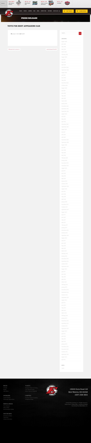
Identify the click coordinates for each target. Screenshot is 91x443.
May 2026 (64, 46)
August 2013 (64, 331)
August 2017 (64, 212)
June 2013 (64, 336)
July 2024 (63, 75)
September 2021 (65, 126)
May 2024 (64, 80)
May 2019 (64, 176)
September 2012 (65, 354)
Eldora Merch (82, 11)
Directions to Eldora (7, 415)
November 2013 (65, 323)
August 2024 (64, 72)
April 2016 (64, 248)
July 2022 (63, 116)
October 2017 (64, 207)
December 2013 (65, 320)
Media (38, 11)
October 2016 (64, 232)
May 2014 (64, 307)
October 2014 (64, 294)
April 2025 (64, 64)
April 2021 (64, 137)
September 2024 (65, 70)
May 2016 (64, 245)
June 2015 (64, 274)
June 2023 (64, 93)
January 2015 (64, 287)
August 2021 (64, 129)
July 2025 (63, 59)
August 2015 (64, 269)
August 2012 (64, 357)
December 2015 (65, 258)
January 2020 (64, 160)
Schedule (5, 387)
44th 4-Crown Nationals (44, 4)
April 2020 (64, 155)
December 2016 (65, 230)
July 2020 (63, 147)
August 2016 (64, 238)
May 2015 (64, 276)
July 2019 (63, 170)
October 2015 (64, 263)
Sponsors (6, 395)
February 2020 (65, 157)
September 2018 (65, 186)
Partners (50, 11)
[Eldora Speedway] (9, 11)
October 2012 (64, 351)
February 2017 (65, 225)
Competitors (43, 11)
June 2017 (64, 217)
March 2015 (64, 282)
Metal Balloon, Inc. (83, 405)
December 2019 (65, 163)
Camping (28, 395)
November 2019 (65, 165)
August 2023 (64, 88)
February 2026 (65, 54)
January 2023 (64, 103)
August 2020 (64, 145)
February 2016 (65, 253)
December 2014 (65, 289)
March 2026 (64, 51)
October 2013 (64, 326)
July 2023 (63, 90)
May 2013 (64, 338)
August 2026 (64, 41)
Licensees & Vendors (83, 404)
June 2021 (64, 134)
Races (20, 11)
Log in (63, 368)
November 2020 (65, 139)
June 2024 (64, 77)
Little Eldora (5, 391)
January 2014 (64, 318)
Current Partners (6, 397)
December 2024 (65, 67)
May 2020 (64, 152)
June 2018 (64, 194)
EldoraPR (23, 33)
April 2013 (64, 341)
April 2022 (64, 121)
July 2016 (63, 240)
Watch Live (55, 11)
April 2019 (64, 178)
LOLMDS (59, 3)
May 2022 (64, 119)
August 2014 (64, 300)
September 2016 (65, 235)
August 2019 (64, 168)
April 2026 (64, 49)
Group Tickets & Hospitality (31, 391)
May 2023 (64, 95)
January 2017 (64, 227)
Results (4, 389)
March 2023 (64, 101)
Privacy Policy (75, 404)
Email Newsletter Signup (8, 409)
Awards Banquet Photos (51, 49)
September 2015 (65, 266)
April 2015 (64, 279)
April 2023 (64, 98)
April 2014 (64, 310)
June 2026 (64, 44)
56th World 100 (27, 4)
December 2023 (65, 82)
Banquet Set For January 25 (14, 49)
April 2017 (64, 222)
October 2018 (64, 183)
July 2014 (63, 302)
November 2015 (65, 261)
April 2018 (64, 199)
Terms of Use (68, 404)
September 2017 (65, 209)
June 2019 (64, 173)
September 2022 (65, 111)
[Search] (80, 33)
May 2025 (64, 62)
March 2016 (64, 251)
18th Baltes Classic (11, 4)
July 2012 (63, 359)
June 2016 (64, 243)
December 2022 (65, 106)
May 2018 (64, 196)
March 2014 (64, 313)
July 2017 (63, 214)
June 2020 (64, 150)
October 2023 (64, 85)
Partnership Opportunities (8, 399)
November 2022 (65, 108)
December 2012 (65, 346)
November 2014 (65, 292)
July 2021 (63, 132)
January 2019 (64, 181)
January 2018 (64, 201)
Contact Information (7, 419)
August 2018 (64, 188)
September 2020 (65, 142)
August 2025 (64, 57)
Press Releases (6, 406)
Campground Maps (29, 399)
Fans (34, 11)
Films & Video (6, 407)
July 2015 (63, 271)
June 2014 (64, 305)
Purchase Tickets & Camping (31, 387)
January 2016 (64, 256)
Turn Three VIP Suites (29, 389)
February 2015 (65, 284)
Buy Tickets (69, 11)
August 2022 (64, 113)
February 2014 (65, 315)
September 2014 (65, 297)
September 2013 (65, 328)
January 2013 (64, 344)
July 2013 (63, 333)
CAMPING (30, 11)
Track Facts (5, 417)
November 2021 (65, 124)
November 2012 (65, 349)
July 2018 (63, 191)
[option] (16, 4)
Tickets (25, 11)
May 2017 (64, 220)
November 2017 (65, 204)
